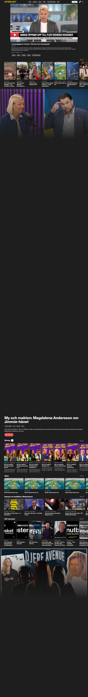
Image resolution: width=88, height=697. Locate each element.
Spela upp (9, 434)
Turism (13, 55)
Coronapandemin (36, 55)
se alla (82, 59)
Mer (58, 1)
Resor (18, 55)
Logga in (75, 2)
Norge (29, 55)
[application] (44, 23)
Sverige (23, 55)
